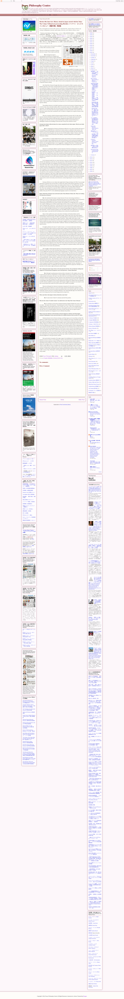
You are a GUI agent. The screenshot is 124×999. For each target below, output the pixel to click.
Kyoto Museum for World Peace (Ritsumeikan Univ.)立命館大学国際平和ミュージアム (29, 758)
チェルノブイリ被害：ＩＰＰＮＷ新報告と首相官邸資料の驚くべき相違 (95, 884)
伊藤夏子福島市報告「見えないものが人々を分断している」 (95, 832)
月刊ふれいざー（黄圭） (28, 515)
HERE (33, 539)
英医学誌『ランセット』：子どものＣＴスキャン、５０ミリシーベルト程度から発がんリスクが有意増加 (95, 717)
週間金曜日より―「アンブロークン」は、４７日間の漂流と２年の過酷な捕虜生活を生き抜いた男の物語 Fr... (94, 134)
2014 (91, 157)
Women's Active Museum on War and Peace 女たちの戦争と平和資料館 (29, 749)
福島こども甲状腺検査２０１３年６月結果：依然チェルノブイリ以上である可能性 (95, 681)
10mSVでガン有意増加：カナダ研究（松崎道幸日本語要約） (95, 759)
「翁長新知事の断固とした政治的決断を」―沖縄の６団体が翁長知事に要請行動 (94, 104)
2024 (91, 36)
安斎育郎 (90, 923)
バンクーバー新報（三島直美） (29, 501)
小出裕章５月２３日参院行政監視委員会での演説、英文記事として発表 (95, 783)
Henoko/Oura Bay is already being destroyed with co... (94, 151)
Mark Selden (91, 335)
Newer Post (43, 399)
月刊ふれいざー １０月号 (28, 461)
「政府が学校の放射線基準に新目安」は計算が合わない (95, 779)
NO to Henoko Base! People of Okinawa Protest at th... (94, 80)
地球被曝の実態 (92, 804)
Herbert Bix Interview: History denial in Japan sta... (94, 128)
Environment (91, 301)
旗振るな (91, 436)
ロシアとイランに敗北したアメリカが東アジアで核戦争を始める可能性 (95, 407)
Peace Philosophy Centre (36, 5)
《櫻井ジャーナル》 (94, 404)
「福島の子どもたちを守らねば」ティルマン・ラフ (94, 838)
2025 (91, 34)
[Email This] (65, 356)
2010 (91, 164)
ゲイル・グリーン (92, 916)
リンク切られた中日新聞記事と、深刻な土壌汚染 (94, 814)
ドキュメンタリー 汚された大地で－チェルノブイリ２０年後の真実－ (95, 877)
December (93, 54)
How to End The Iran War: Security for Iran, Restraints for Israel (95, 414)
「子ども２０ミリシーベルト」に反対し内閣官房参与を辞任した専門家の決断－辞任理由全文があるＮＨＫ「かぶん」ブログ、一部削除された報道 (95, 858)
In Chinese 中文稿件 (93, 318)
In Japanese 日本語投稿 (93, 322)
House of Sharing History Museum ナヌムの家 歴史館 (29, 730)
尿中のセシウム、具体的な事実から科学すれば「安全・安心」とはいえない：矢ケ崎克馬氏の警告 (95, 702)
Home (24, 14)
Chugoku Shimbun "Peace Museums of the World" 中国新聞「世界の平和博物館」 (29, 705)
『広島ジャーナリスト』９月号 (29, 468)
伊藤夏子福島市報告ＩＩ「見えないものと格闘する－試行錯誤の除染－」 (95, 828)
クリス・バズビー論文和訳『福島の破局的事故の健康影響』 (95, 793)
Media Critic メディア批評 (94, 340)
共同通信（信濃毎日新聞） (28, 490)
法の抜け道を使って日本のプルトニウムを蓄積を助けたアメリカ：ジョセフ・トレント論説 (95, 721)
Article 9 (90, 293)
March (92, 68)
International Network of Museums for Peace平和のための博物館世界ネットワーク (29, 701)
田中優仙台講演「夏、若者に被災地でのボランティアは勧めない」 (95, 873)
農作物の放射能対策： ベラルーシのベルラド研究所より (95, 796)
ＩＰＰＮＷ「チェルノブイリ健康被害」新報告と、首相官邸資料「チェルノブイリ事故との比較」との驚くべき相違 (95, 546)
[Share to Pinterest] (70, 356)
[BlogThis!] (66, 356)
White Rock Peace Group (94, 384)
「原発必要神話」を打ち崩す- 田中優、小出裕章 (95, 870)
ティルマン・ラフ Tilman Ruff (95, 981)
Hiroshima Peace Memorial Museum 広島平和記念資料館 (29, 745)
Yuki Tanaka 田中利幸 (93, 388)
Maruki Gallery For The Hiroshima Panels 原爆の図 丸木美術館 (29, 727)
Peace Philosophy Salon (93, 368)
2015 (91, 52)
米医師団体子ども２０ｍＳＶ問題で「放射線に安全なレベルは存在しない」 (95, 845)
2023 (91, 38)
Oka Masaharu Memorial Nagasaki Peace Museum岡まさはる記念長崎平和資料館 (29, 762)
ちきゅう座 (92, 399)
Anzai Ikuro (95, 923)
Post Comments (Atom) (65, 404)
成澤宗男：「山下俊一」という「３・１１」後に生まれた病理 (95, 725)
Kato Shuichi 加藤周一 (93, 333)
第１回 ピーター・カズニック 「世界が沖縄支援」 (29, 646)
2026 (91, 33)
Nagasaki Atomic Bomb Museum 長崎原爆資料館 (28, 742)
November (93, 55)
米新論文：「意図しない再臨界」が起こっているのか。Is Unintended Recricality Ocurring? (94, 619)
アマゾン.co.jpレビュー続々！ (29, 458)
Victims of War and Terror (94, 382)
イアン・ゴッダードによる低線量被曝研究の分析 (95, 734)
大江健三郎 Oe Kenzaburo (94, 959)
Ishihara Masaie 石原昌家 (94, 326)
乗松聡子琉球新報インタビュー (29, 520)
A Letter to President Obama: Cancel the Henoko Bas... (94, 141)
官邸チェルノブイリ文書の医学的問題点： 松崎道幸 (95, 821)
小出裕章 (90, 935)
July (92, 62)
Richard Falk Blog (94, 411)
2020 (91, 43)
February (93, 69)
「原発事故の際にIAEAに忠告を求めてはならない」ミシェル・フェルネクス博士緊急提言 (95, 755)
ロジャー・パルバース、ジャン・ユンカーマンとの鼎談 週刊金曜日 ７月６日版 (29, 233)
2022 (91, 40)
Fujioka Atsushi (95, 930)
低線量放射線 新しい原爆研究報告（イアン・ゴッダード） (95, 713)
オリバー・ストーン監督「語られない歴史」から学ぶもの (29, 475)
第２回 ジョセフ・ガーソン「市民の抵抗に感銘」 (28, 642)
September (93, 59)
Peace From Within (92, 363)
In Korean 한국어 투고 (58, 358)
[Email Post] (61, 356)
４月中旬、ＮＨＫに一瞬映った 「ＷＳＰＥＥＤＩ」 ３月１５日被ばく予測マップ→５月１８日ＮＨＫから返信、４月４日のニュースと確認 (95, 505)
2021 (91, 41)
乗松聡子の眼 (91, 392)
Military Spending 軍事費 (94, 342)
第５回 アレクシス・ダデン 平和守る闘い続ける (29, 633)
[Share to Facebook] (68, 356)
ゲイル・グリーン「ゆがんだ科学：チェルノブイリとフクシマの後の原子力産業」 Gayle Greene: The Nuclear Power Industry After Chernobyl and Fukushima (95, 749)
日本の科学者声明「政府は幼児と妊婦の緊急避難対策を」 (95, 866)
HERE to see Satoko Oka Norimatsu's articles (94, 24)
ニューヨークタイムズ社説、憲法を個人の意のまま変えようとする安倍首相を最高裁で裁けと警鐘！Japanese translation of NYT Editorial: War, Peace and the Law (95, 489)
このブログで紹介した (61, 36)
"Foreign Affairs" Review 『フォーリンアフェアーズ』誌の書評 (29, 531)
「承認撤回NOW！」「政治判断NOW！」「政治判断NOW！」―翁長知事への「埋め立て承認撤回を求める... (94, 96)
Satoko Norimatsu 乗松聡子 (94, 373)
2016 (91, 50)
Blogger (85, 996)
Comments (92, 269)
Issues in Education (93, 328)
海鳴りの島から (93, 466)
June (92, 64)
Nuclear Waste (92, 354)
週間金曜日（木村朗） (27, 510)
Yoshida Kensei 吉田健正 (94, 386)
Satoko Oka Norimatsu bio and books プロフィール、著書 (39, 14)
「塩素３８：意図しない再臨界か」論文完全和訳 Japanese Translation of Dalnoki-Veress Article (95, 903)
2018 (91, 47)
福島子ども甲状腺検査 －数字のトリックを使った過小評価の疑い (95, 677)
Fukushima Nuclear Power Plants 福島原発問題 (94, 306)
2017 (91, 48)
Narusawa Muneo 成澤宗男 (94, 351)
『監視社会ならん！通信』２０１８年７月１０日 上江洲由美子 (29, 245)
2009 (91, 165)
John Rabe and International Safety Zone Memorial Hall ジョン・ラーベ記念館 (29, 734)
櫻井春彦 (90, 932)
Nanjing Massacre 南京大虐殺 (95, 347)
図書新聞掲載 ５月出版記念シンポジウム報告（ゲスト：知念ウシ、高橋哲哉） (29, 485)
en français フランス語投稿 (94, 390)
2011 (91, 162)
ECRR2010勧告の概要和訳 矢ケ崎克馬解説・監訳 (94, 744)
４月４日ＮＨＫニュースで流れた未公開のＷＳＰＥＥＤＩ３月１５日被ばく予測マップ (95, 817)
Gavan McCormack (92, 954)
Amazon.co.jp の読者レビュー (29, 492)
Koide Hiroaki (95, 935)
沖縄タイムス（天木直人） (28, 508)
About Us (55, 14)
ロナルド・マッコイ (93, 927)
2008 (91, 167)
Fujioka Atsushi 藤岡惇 (93, 303)
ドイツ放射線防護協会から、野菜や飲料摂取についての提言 (95, 892)
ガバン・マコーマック (93, 953)
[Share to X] (67, 356)
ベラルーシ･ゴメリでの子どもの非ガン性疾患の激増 (95, 768)
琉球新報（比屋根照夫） (28, 503)
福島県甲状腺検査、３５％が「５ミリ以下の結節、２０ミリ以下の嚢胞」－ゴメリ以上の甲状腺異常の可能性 (95, 729)
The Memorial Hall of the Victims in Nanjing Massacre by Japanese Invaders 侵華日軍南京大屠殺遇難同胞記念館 (29, 754)
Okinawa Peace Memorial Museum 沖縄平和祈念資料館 (29, 720)
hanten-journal (93, 427)
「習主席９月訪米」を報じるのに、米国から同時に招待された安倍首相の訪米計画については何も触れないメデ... (94, 112)
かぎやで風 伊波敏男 (27, 226)
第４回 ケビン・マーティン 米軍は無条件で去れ (29, 636)
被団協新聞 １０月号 (27, 463)
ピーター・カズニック (93, 968)
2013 (91, 158)
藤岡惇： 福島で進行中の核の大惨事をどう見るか (95, 771)
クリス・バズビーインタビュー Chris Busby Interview (95, 799)
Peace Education (92, 361)
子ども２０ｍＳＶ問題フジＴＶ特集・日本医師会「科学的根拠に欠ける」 (95, 850)
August (92, 61)
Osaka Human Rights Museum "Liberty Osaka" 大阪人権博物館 (29, 716)
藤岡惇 (90, 930)
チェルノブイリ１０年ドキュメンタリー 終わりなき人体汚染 (95, 881)
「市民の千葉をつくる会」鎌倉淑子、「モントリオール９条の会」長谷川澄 (29, 241)
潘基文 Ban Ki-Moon (93, 983)
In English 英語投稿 (47, 358)
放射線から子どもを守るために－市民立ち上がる (95, 807)
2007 (91, 169)
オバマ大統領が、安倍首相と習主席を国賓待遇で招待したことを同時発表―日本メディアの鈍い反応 (94, 121)
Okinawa (90, 356)
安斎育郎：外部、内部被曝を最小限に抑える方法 (95, 824)
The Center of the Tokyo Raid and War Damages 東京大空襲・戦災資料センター (29, 738)
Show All (100, 471)
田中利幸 (90, 965)
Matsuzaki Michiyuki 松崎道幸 (95, 337)
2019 (91, 45)
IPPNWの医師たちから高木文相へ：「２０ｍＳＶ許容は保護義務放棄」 (95, 841)
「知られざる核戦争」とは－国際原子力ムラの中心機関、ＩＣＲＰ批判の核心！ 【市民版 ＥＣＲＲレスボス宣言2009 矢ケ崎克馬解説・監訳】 (95, 708)
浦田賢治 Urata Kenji (93, 925)
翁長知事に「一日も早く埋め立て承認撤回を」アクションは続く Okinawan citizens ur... (94, 74)
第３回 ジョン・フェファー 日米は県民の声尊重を (29, 639)
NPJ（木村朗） (26, 513)
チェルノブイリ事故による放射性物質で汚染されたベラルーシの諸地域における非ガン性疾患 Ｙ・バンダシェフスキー (95, 763)
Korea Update (93, 446)
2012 (91, 160)
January (93, 154)
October (93, 57)
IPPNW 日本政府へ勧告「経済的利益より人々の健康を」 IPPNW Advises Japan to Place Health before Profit (95, 775)
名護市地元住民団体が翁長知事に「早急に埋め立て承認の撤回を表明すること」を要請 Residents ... (94, 87)
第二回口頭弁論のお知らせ (95, 442)
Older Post (81, 399)
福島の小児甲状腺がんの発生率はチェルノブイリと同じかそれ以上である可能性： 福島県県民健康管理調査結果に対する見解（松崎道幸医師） (95, 691)
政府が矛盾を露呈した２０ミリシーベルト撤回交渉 (95, 854)
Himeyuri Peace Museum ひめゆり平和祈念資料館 (29, 723)
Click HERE (91, 19)
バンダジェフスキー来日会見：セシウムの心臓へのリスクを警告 (95, 740)
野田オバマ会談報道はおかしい (97, 632)
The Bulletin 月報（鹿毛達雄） (29, 494)
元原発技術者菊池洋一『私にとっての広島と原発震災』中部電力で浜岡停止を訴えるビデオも (95, 898)
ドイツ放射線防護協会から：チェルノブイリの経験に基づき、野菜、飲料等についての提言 (95, 561)
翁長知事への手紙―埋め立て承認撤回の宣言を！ (94, 146)
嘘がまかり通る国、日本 (94, 698)
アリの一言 (92, 460)
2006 (91, 171)
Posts (91, 267)
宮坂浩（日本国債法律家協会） (29, 488)
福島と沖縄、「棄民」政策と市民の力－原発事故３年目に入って (95, 685)
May (92, 66)
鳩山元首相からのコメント (28, 499)
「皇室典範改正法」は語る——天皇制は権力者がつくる (95, 430)
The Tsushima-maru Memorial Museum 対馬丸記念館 (29, 710)
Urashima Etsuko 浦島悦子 (94, 380)
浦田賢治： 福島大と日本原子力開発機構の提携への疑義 (95, 790)
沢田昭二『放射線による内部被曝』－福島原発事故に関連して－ (97, 601)
